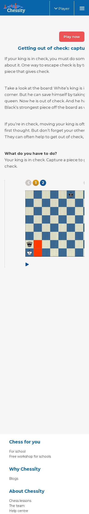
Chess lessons (20, 501)
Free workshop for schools (30, 456)
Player (63, 8)
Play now (72, 36)
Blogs (13, 479)
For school (17, 451)
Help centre (18, 511)
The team (17, 506)
